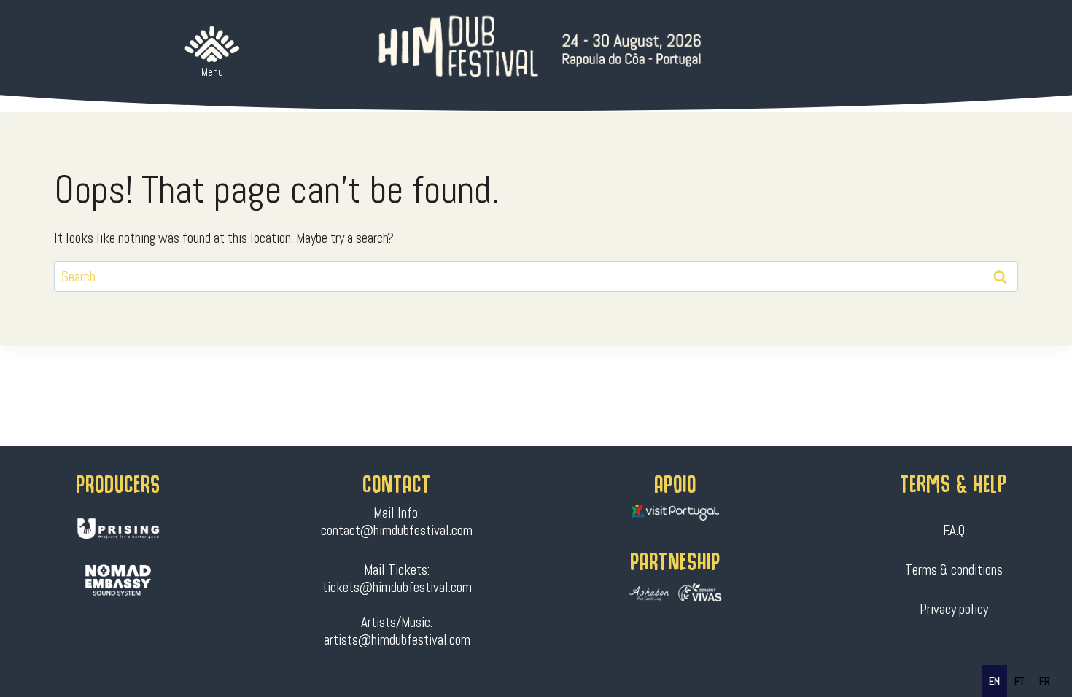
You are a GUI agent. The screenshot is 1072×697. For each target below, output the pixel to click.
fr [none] (1044, 681)
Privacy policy (954, 609)
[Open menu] (212, 44)
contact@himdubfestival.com (397, 530)
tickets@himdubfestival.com (397, 587)
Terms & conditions (954, 570)
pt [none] (1019, 681)
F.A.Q (954, 530)
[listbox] (1019, 681)
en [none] (994, 681)
